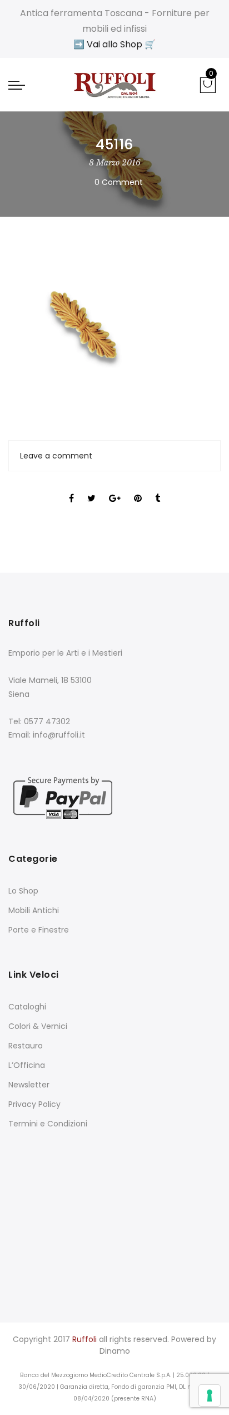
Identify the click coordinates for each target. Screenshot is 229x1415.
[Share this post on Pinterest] (138, 488)
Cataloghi (27, 1006)
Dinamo (114, 1351)
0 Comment (118, 182)
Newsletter (28, 1084)
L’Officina (26, 1065)
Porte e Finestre (38, 929)
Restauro (25, 1045)
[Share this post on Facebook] (71, 488)
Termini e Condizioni (47, 1123)
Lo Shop (23, 890)
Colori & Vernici (37, 1026)
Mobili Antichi (33, 910)
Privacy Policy (34, 1104)
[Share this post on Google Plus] (115, 488)
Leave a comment (56, 455)
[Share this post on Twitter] (91, 488)
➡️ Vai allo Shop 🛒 (114, 44)
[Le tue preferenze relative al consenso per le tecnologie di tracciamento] (209, 1395)
